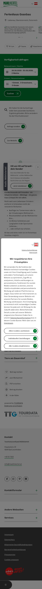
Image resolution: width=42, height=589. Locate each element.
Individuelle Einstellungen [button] (19, 338)
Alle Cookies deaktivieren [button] (19, 346)
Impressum (33, 252)
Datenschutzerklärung (29, 250)
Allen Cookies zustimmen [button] (19, 331)
